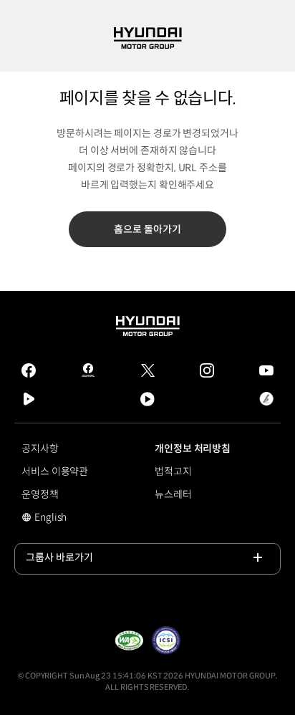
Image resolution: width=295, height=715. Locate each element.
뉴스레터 (173, 494)
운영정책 (40, 494)
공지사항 (40, 448)
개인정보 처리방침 (193, 448)
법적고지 (173, 471)
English (60, 519)
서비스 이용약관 (54, 471)
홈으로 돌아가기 (147, 229)
